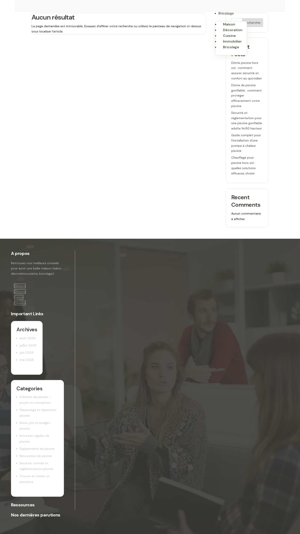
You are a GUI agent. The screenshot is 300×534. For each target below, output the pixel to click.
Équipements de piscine (37, 449)
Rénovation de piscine (36, 456)
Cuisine (229, 35)
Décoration (232, 30)
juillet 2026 (28, 345)
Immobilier (232, 41)
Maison (229, 24)
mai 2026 (27, 360)
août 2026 (28, 338)
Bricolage (226, 13)
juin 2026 (27, 353)
